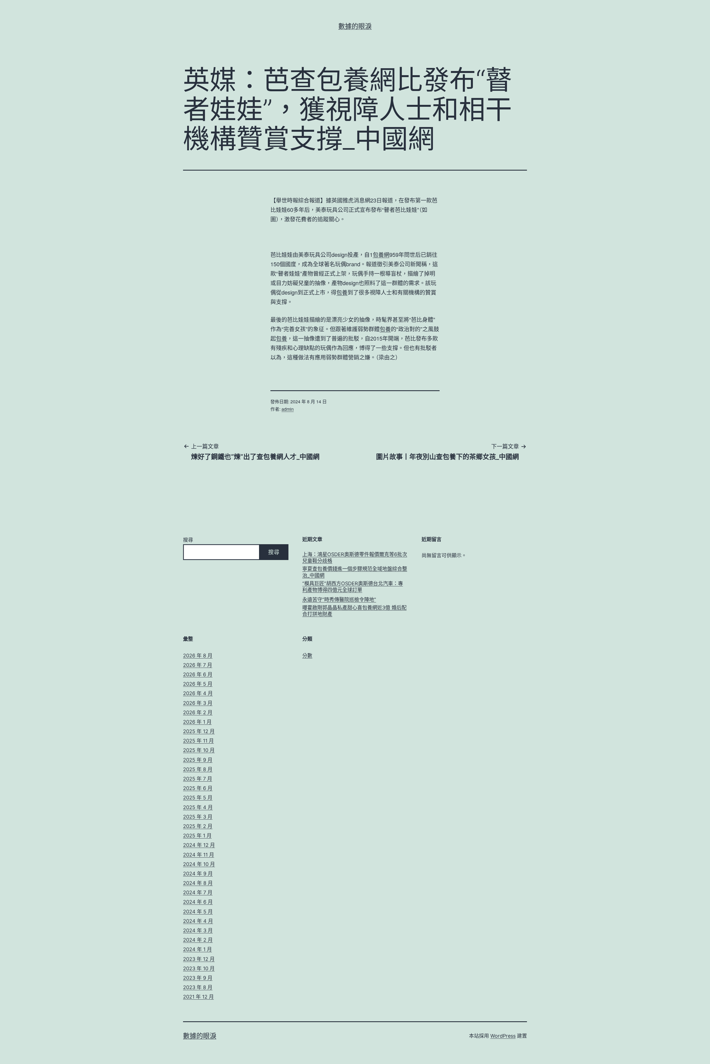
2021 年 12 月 (198, 997)
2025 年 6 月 (197, 788)
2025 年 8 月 (197, 769)
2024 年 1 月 (197, 949)
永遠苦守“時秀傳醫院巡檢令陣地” (339, 599)
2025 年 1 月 (197, 835)
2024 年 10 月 (199, 864)
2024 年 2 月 (198, 940)
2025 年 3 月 (197, 817)
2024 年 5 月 (198, 911)
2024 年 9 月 (198, 873)
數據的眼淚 (355, 26)
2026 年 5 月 (197, 684)
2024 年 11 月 (198, 855)
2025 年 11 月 (198, 741)
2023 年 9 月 (197, 978)
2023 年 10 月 (199, 968)
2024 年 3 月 (198, 930)
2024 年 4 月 (198, 921)
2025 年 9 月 (197, 760)
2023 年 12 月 (199, 959)
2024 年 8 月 (198, 883)
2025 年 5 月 (197, 797)
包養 (342, 292)
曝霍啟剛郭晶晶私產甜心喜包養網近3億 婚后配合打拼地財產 (354, 611)
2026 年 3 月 (197, 703)
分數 (307, 655)
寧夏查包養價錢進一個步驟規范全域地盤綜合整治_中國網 (354, 572)
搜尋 (188, 540)
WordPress (503, 1036)
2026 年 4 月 (198, 693)
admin (288, 409)
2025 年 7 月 (197, 779)
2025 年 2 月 (197, 826)
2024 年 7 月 (197, 892)
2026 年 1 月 (197, 722)
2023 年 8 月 (197, 987)
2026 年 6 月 (197, 674)
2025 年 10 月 (199, 750)
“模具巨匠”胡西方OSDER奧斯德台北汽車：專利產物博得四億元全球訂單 (352, 587)
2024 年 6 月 (198, 902)
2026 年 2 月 (197, 712)
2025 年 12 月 (199, 731)
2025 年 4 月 (198, 807)
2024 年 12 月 (199, 845)
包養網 (381, 254)
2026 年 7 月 (197, 665)
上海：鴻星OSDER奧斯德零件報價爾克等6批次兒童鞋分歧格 (354, 557)
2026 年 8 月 (197, 655)
